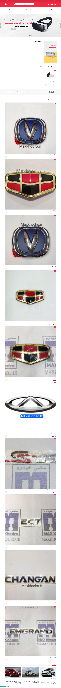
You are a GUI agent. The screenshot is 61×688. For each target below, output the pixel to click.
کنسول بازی (26, 11)
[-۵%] (30, 128)
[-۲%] (30, 184)
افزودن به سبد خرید (6, 213)
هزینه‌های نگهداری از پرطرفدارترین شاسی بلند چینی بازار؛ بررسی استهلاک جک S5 (48, 680)
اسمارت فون (43, 11)
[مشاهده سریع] (45, 72)
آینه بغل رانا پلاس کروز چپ (52, 81)
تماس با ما (6, 0)
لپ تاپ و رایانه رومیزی (35, 11)
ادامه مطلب (54, 684)
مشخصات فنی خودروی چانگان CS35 (15, 680)
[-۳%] (50, 75)
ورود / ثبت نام (18, 0)
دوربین (18, 11)
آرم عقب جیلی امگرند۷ (53, 377)
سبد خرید (15, 0)
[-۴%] (30, 630)
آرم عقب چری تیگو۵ (53, 433)
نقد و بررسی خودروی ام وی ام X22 (34, 680)
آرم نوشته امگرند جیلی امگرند (52, 657)
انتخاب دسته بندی (31, 4)
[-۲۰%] (30, 351)
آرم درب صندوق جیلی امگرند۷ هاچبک (51, 322)
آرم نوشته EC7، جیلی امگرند (52, 545)
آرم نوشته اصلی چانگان (53, 601)
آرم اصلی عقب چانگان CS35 (52, 154)
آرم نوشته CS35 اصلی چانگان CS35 (51, 489)
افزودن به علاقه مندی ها (45, 70)
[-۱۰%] (30, 295)
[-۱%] (30, 519)
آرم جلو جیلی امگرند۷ (53, 210)
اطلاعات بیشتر (46, 85)
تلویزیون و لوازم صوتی (52, 11)
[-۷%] (30, 407)
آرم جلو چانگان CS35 (53, 266)
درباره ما (9, 0)
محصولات (12, 0)
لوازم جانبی (9, 11)
